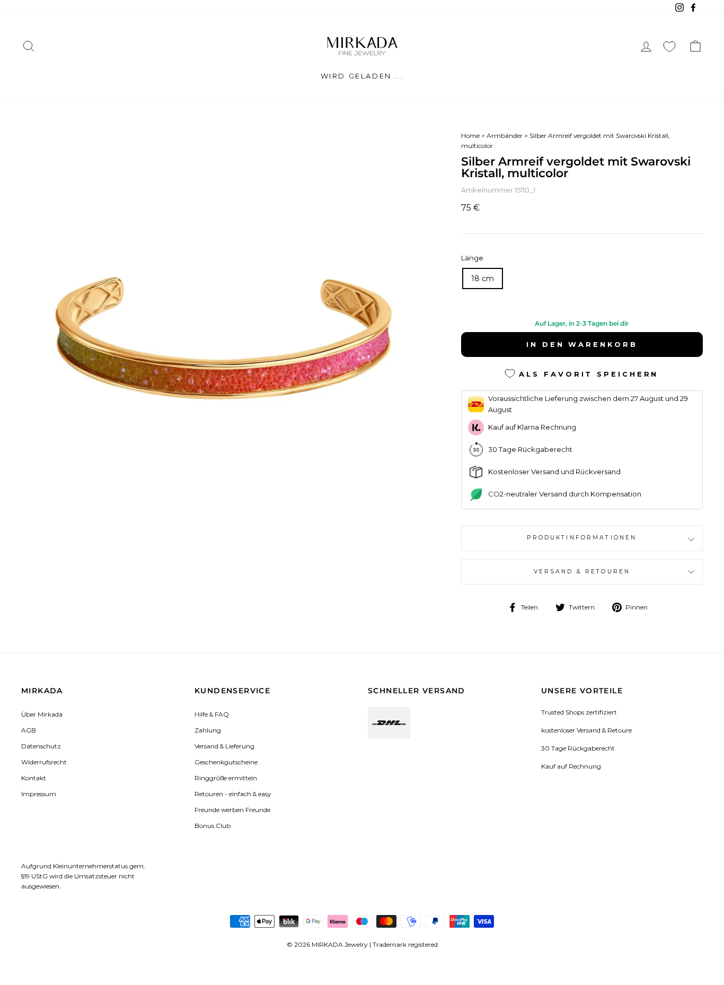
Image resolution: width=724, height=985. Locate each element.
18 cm (482, 278)
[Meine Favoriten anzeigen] (669, 46)
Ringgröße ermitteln (226, 778)
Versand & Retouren (582, 571)
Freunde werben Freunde (232, 810)
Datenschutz (41, 746)
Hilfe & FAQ (212, 714)
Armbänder (505, 136)
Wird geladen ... (362, 76)
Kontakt (33, 778)
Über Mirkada (42, 714)
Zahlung (208, 730)
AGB (28, 730)
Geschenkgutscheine (226, 762)
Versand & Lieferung (224, 746)
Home (470, 136)
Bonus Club (213, 826)
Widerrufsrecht (44, 762)
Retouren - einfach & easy (233, 794)
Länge (472, 258)
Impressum (38, 794)
